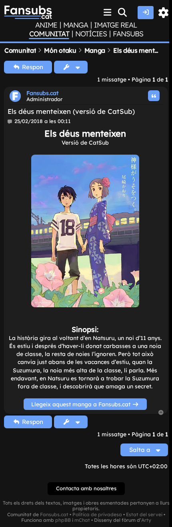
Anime (46, 25)
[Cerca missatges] (122, 12)
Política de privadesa (97, 514)
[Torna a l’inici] (161, 413)
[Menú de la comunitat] (107, 12)
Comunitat (49, 34)
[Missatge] (10, 121)
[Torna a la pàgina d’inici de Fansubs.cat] (28, 12)
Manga (75, 25)
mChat (82, 520)
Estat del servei (144, 514)
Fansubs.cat (42, 93)
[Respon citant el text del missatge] (154, 95)
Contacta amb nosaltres (86, 488)
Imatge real (115, 25)
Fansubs (128, 34)
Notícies (91, 34)
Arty (146, 520)
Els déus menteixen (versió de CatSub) (71, 111)
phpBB (63, 520)
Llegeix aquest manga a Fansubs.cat (81, 404)
